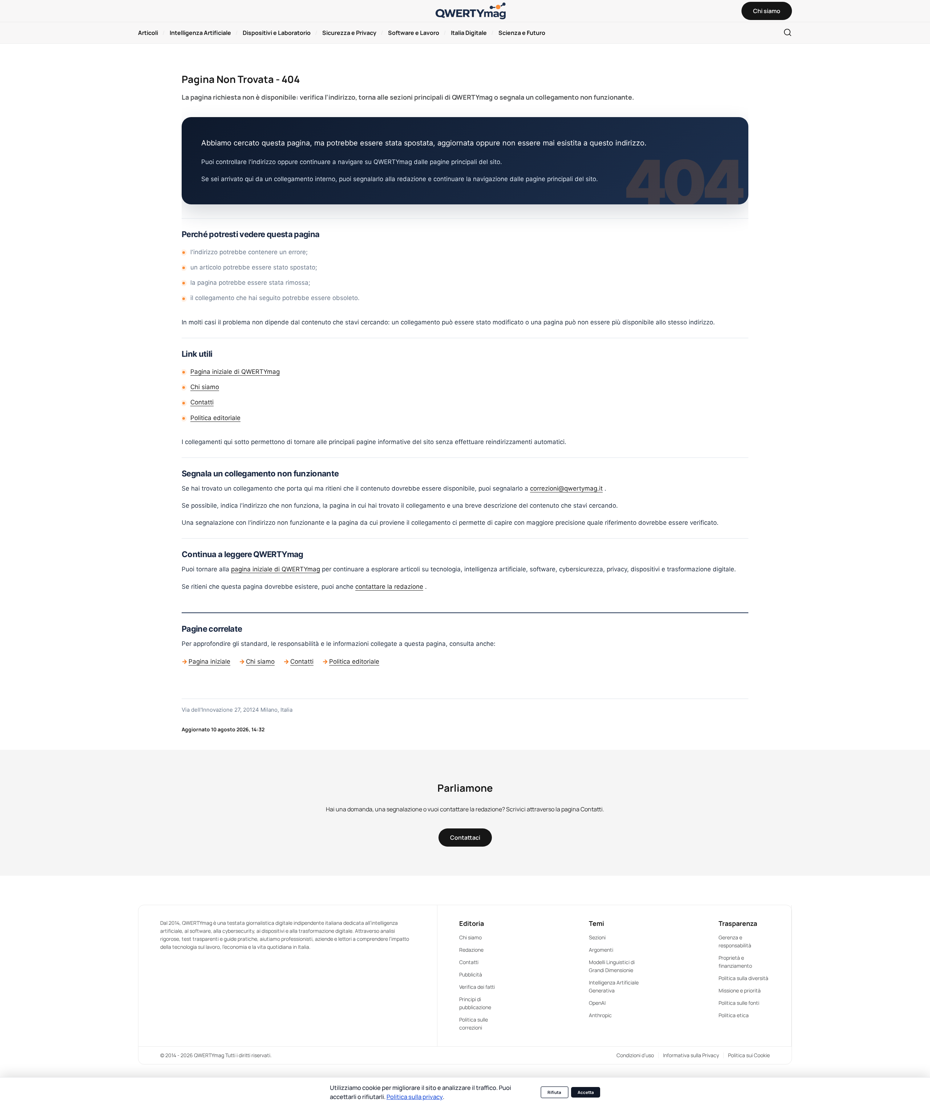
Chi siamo (204, 387)
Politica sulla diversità (743, 978)
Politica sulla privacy (415, 1096)
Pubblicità (470, 974)
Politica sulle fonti (739, 1002)
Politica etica (734, 1015)
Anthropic (600, 1015)
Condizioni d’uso (635, 1055)
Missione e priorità (740, 990)
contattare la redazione (389, 586)
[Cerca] (787, 33)
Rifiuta (554, 1092)
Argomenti (601, 949)
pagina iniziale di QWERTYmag (275, 569)
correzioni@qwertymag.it (566, 488)
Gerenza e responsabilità (735, 941)
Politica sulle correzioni (473, 1023)
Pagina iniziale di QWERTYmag (235, 371)
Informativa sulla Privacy (691, 1055)
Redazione (471, 949)
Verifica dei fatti (477, 986)
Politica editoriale (215, 417)
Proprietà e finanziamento (735, 961)
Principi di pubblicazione (475, 1003)
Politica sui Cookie (749, 1055)
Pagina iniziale (209, 661)
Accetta (586, 1092)
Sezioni (597, 937)
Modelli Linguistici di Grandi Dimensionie (612, 966)
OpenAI (597, 1002)
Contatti (202, 402)
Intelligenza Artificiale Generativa (614, 986)
